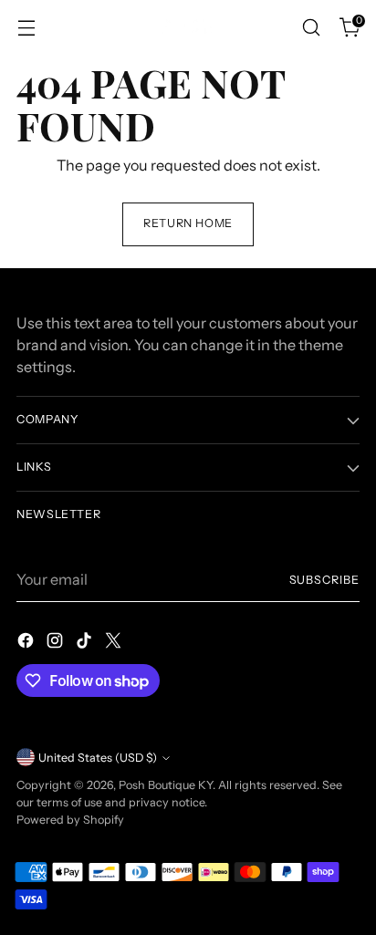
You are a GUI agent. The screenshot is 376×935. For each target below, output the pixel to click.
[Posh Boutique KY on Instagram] (57, 643)
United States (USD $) (97, 757)
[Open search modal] (310, 28)
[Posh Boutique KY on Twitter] (115, 643)
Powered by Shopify (70, 819)
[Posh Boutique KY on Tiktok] (86, 643)
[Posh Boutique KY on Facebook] (27, 643)
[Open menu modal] (26, 28)
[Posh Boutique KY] (188, 27)
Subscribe (324, 580)
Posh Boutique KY (166, 785)
